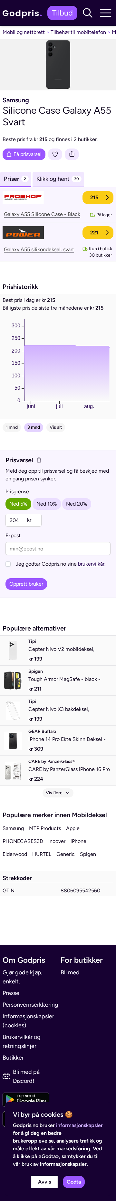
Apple (73, 828)
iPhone (78, 841)
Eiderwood (15, 854)
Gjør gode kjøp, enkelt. (23, 977)
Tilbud (62, 12)
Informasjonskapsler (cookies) (28, 1021)
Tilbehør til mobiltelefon (78, 32)
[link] (24, 13)
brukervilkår (91, 564)
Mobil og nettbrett (24, 32)
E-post (13, 535)
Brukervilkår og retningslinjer (22, 1041)
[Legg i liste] (55, 154)
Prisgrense (17, 491)
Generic (65, 854)
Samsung (13, 828)
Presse (11, 993)
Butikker (13, 1057)
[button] (87, 13)
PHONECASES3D (23, 841)
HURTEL (41, 854)
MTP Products (45, 828)
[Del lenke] (72, 154)
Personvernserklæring (29, 1004)
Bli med (70, 972)
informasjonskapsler (79, 1125)
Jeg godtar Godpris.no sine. (60, 564)
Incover (56, 841)
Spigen (88, 854)
